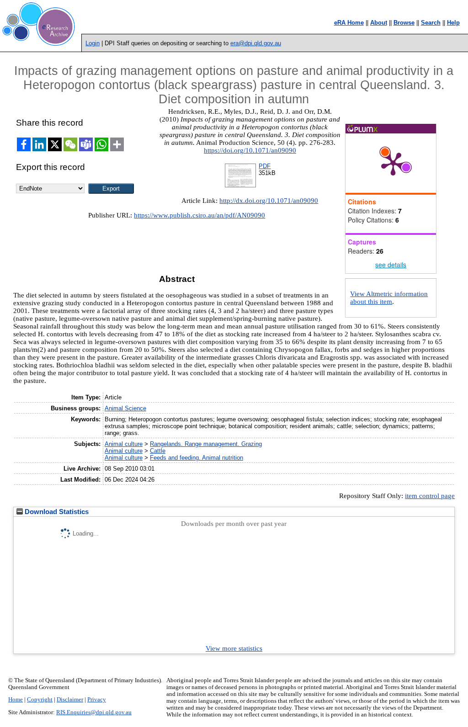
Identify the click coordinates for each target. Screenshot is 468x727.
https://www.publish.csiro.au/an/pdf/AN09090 (199, 215)
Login (92, 43)
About (378, 22)
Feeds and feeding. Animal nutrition (196, 457)
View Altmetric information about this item (389, 297)
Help (453, 22)
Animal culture (124, 443)
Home (15, 699)
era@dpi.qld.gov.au (255, 43)
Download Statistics (56, 511)
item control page (430, 495)
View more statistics (234, 648)
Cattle (157, 450)
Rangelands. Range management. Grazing (206, 443)
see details (390, 264)
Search (431, 22)
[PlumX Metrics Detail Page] (393, 163)
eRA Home (349, 22)
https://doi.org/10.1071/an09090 (250, 150)
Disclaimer (70, 699)
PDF (265, 166)
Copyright (40, 699)
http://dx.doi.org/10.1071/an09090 (268, 200)
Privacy (96, 699)
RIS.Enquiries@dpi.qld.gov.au (94, 712)
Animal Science (125, 408)
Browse (404, 22)
